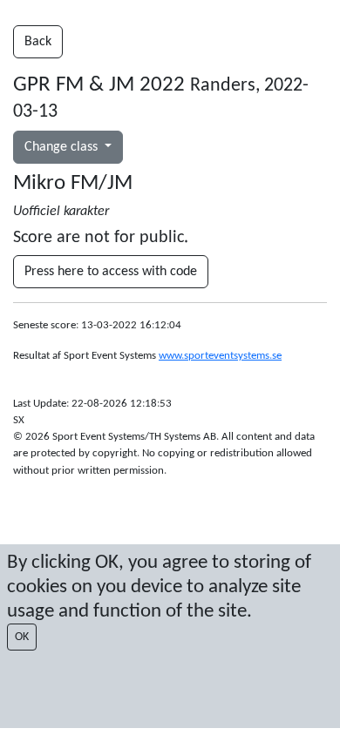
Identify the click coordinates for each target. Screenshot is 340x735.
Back (37, 42)
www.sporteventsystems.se (220, 355)
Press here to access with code (110, 272)
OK (22, 637)
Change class (62, 147)
